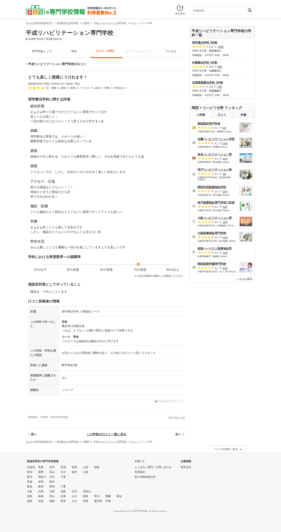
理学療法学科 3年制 (204, 42)
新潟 (29, 472)
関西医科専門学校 (209, 123)
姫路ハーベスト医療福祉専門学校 (219, 248)
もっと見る (245, 278)
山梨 (85, 472)
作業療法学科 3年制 (204, 62)
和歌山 (87, 491)
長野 (40, 472)
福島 (96, 467)
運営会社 (186, 467)
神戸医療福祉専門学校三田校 (216, 202)
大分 (74, 501)
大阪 (29, 491)
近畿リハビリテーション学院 (216, 139)
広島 (63, 496)
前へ (34, 434)
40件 (225, 268)
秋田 (74, 467)
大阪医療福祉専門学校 (212, 233)
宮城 (63, 467)
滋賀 (63, 491)
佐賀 (40, 501)
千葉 (63, 477)
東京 (29, 477)
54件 (225, 237)
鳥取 (29, 496)
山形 (85, 467)
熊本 (63, 501)
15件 (225, 253)
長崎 (52, 501)
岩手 (52, 467)
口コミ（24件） (106, 51)
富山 (52, 472)
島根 (40, 496)
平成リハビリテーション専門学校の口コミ (57, 64)
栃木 (52, 481)
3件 (224, 174)
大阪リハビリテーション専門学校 (219, 218)
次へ (178, 434)
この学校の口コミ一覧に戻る (106, 434)
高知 (119, 496)
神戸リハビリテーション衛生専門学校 (222, 169)
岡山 (52, 496)
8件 (220, 67)
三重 (63, 486)
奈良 (74, 491)
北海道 (31, 467)
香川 (96, 496)
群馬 (40, 481)
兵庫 (40, 491)
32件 (225, 191)
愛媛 (108, 496)
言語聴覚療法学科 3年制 (207, 82)
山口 (74, 496)
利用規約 (140, 472)
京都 (52, 491)
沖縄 (108, 501)
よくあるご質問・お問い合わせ (153, 467)
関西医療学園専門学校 (212, 263)
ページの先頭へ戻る (226, 449)
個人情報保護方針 (145, 477)
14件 (221, 47)
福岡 (29, 501)
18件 (225, 222)
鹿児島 (98, 501)
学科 (74, 51)
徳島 (85, 496)
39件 (225, 207)
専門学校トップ (42, 51)
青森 (40, 467)
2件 (220, 87)
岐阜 (40, 486)
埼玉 (52, 477)
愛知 (29, 486)
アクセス (171, 51)
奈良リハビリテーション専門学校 (219, 154)
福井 (74, 472)
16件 (225, 143)
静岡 (52, 486)
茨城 (29, 481)
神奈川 (42, 477)
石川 (63, 472)
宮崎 (85, 501)
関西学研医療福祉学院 (212, 187)
